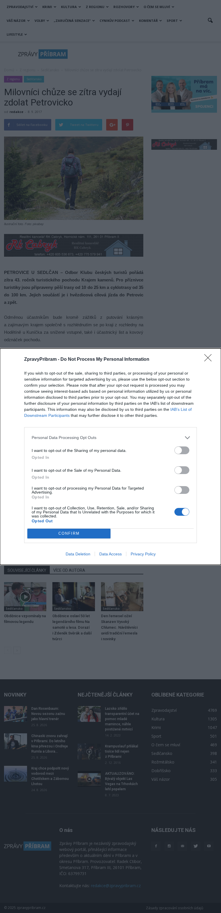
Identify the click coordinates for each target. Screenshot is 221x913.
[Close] (209, 359)
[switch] (181, 450)
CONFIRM (69, 533)
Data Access (110, 554)
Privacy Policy (143, 554)
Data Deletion (78, 554)
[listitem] (110, 438)
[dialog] (110, 456)
